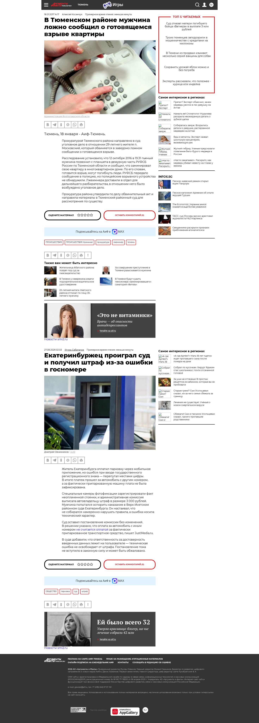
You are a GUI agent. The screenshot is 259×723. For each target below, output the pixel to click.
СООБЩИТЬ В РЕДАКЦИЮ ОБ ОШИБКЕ (151, 662)
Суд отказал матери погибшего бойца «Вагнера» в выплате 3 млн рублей (187, 26)
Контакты (123, 662)
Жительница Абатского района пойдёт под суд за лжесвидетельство (76, 270)
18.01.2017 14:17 (51, 14)
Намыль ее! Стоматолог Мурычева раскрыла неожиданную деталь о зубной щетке (192, 116)
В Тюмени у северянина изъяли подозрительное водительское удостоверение (76, 282)
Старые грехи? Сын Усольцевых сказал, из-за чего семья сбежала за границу (193, 393)
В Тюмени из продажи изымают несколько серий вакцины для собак (187, 55)
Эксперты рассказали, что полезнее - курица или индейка (186, 83)
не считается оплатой (92, 529)
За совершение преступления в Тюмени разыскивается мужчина (133, 269)
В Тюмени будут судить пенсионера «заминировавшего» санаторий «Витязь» (133, 282)
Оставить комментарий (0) (129, 215)
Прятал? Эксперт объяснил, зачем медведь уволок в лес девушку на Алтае (192, 105)
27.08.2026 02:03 (53, 349)
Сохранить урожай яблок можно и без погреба (186, 69)
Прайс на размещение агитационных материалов (134, 659)
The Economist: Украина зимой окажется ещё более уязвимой (189, 205)
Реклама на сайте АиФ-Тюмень (85, 659)
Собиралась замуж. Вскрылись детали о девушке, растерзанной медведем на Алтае (192, 128)
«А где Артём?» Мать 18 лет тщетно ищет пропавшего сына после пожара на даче (193, 358)
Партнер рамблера (98, 710)
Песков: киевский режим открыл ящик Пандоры (190, 182)
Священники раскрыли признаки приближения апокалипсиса (190, 228)
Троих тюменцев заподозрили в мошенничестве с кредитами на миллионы (187, 40)
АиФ (72, 452)
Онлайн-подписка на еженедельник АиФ (91, 662)
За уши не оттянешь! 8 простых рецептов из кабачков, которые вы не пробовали (194, 382)
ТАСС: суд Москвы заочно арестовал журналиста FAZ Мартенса (192, 217)
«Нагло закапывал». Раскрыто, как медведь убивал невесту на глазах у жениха (193, 163)
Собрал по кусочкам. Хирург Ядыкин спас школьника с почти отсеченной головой (194, 370)
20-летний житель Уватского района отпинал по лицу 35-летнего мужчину (75, 293)
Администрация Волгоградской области (67, 116)
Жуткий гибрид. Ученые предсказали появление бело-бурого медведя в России (194, 151)
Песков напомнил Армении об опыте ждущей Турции (193, 194)
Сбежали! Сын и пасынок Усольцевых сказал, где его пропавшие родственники (194, 417)
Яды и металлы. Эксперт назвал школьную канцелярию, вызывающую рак (191, 140)
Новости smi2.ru (56, 339)
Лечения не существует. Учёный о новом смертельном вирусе (192, 403)
